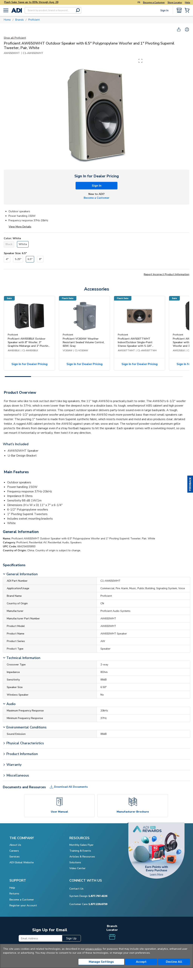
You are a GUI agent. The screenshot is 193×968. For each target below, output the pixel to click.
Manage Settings (101, 962)
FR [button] (139, 2)
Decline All (174, 962)
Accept (141, 962)
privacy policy (93, 949)
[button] (190, 484)
